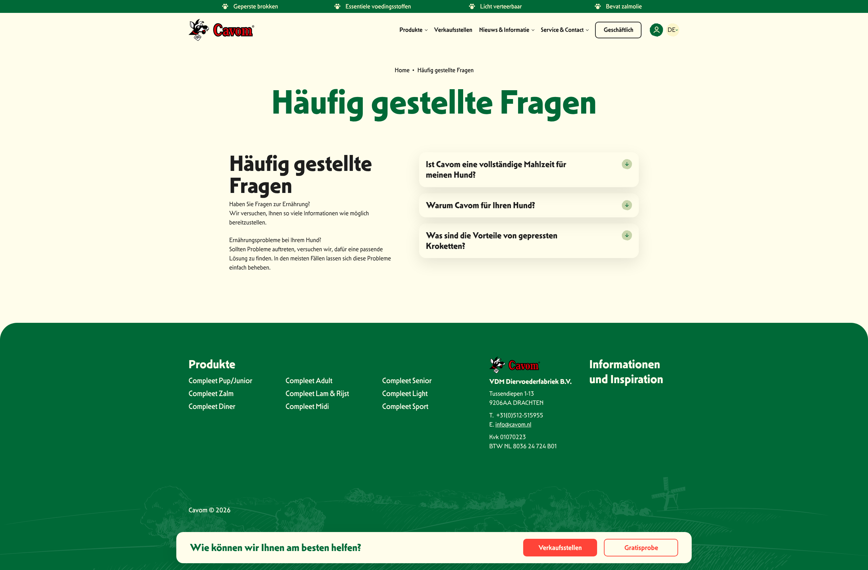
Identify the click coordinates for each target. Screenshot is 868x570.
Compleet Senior (407, 380)
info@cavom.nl (513, 424)
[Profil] (656, 30)
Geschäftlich (618, 30)
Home (402, 70)
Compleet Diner (212, 406)
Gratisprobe (641, 548)
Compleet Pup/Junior (220, 380)
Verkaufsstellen (453, 30)
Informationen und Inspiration (626, 371)
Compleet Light (405, 393)
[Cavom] (221, 30)
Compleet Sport (405, 406)
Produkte (410, 30)
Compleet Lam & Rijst (317, 393)
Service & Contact (562, 30)
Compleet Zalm (211, 393)
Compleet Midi (307, 406)
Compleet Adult (308, 380)
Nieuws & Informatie (504, 30)
